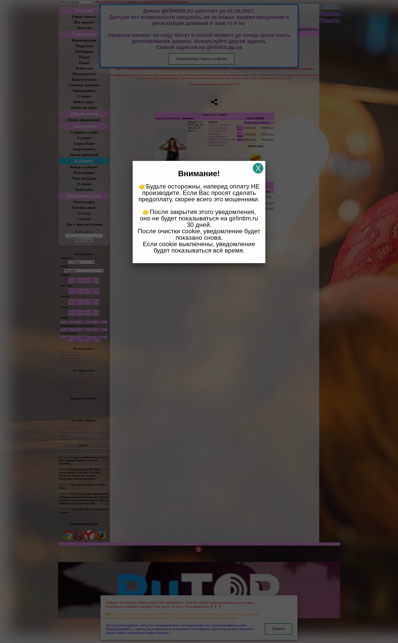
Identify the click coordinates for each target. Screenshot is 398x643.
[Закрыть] (258, 168)
